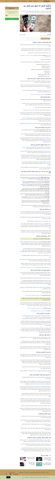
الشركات (41, 255)
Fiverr (40, 317)
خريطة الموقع (21, 472)
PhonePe (36, 441)
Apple (38, 223)
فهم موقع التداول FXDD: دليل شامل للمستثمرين (32, 463)
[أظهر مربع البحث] (6, 1)
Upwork (34, 384)
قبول (8, 477)
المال (44, 50)
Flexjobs (33, 317)
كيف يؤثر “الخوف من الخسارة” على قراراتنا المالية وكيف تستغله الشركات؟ (47, 459)
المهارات (24, 85)
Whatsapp (38, 156)
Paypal (42, 441)
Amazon (41, 223)
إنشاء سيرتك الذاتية (46, 217)
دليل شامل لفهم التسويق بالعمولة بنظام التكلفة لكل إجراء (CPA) (47, 463)
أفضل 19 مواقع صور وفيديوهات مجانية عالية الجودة (33, 295)
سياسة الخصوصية (38, 472)
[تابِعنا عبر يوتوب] (17, 474)
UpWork (36, 317)
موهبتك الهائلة (48, 152)
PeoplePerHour (48, 318)
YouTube (45, 282)
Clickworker (38, 384)
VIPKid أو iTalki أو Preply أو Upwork (27, 119)
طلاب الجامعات (35, 370)
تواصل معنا (26, 472)
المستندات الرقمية (47, 139)
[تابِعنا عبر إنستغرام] (12, 474)
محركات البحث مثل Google (47, 163)
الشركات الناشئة (25, 184)
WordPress (47, 324)
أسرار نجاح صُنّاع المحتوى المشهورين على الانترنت (38, 94)
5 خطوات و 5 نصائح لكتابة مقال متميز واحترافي (27, 267)
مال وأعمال (49, 4)
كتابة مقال (31, 248)
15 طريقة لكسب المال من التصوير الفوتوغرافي (38, 310)
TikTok (30, 156)
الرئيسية (47, 472)
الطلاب (26, 112)
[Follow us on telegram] (8, 474)
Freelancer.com (28, 317)
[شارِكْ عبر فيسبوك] (24, 35)
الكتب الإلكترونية (29, 139)
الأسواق (49, 317)
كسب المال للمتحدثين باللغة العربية (29, 110)
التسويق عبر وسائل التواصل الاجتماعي (43, 167)
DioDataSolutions (43, 384)
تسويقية (34, 283)
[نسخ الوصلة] (20, 35)
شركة (45, 138)
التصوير (28, 305)
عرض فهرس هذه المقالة (45, 38)
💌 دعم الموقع (12, 19)
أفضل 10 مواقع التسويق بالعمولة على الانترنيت (31, 458)
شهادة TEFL (24, 118)
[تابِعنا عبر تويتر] (14, 474)
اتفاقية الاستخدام (31, 472)
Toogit (31, 384)
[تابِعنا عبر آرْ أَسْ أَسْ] (10, 474)
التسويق (26, 250)
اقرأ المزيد (23, 477)
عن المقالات (43, 472)
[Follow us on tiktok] (6, 474)
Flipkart (39, 445)
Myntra (34, 445)
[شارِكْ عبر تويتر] (22, 35)
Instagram (49, 156)
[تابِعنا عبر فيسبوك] (15, 474)
